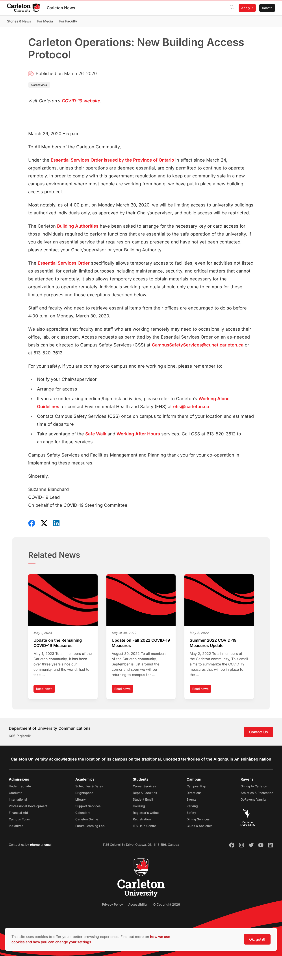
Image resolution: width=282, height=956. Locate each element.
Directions (194, 793)
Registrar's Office (146, 812)
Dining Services (198, 819)
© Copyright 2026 (166, 904)
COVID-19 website (81, 100)
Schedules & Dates (89, 786)
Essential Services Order (64, 263)
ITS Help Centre (144, 826)
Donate (267, 8)
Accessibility (138, 904)
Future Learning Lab (90, 826)
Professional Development (28, 806)
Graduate (15, 793)
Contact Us (258, 732)
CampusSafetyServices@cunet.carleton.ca (197, 345)
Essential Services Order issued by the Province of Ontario (112, 160)
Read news (45, 690)
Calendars (82, 812)
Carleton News (61, 8)
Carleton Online (86, 819)
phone (35, 844)
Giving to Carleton (254, 786)
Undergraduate (20, 786)
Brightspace (84, 793)
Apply (245, 8)
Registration (142, 819)
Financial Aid (18, 812)
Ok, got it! (257, 939)
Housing (139, 806)
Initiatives (16, 826)
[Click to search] (232, 8)
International (18, 799)
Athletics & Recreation (257, 793)
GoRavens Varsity (254, 799)
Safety (191, 812)
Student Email (143, 799)
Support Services (88, 806)
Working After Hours (138, 434)
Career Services (144, 786)
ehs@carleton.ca (191, 406)
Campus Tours (19, 819)
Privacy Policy (112, 904)
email (48, 844)
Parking (192, 806)
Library (80, 799)
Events (192, 799)
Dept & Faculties (145, 793)
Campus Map (196, 786)
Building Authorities (77, 226)
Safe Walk (95, 434)
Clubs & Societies (200, 826)
